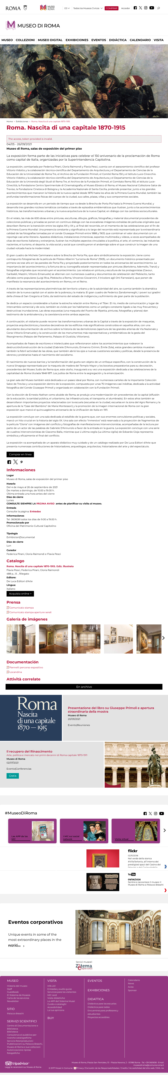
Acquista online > (20, 593)
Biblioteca (12, 1031)
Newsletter (13, 1001)
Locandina (16, 672)
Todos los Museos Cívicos (86, 8)
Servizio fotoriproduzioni (20, 1041)
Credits (124, 1068)
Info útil (51, 986)
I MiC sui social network (71, 837)
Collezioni (25, 40)
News (131, 983)
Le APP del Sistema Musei (61, 1001)
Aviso (131, 987)
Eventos (98, 40)
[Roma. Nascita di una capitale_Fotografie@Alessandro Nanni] (21, 646)
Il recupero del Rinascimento (29, 751)
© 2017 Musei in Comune (60, 1068)
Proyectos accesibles (98, 1017)
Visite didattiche (56, 998)
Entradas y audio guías (59, 989)
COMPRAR (111, 8)
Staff (9, 989)
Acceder (125, 8)
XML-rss (160, 1068)
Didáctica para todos (99, 1007)
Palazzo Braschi (15, 1013)
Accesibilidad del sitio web (142, 1068)
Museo (7, 40)
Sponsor (132, 990)
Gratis (12, 775)
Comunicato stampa (22, 607)
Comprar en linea (20, 454)
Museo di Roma (38, 26)
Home (10, 121)
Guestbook (13, 992)
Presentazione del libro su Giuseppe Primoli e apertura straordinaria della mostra (111, 709)
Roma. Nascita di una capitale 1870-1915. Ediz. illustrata (40, 566)
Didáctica (118, 40)
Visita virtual (121, 839)
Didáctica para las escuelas (102, 1003)
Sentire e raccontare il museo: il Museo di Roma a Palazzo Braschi (146, 883)
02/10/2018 (144, 861)
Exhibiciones (77, 40)
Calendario (140, 40)
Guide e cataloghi (56, 1004)
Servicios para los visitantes (61, 992)
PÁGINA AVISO (45, 503)
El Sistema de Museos (18, 995)
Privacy (80, 1068)
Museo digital (50, 40)
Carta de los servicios (18, 998)
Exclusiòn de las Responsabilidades (102, 1068)
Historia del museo (17, 986)
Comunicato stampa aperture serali (31, 612)
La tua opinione (55, 1010)
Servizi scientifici (22, 1021)
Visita (159, 40)
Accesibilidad (54, 1007)
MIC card (52, 995)
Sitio (11, 1009)
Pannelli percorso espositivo (26, 667)
